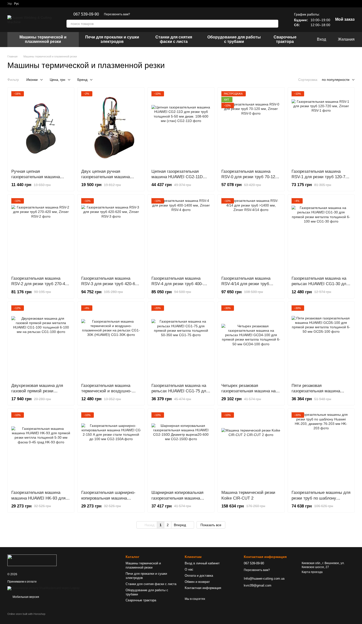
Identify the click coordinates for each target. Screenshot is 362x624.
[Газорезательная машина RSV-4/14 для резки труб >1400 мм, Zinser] (250, 235)
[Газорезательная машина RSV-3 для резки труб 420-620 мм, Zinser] (110, 235)
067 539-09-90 (86, 14)
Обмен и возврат (197, 582)
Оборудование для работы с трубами (234, 39)
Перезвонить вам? (117, 14)
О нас (189, 569)
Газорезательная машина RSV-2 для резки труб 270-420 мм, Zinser (40, 284)
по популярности (335, 80)
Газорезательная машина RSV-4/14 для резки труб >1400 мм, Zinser (245, 284)
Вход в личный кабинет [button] (202, 563)
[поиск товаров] (274, 24)
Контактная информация (203, 588)
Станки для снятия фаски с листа (173, 39)
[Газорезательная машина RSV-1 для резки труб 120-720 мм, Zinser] (321, 128)
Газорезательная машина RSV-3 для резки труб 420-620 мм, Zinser (110, 284)
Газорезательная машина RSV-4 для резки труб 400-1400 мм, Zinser (177, 284)
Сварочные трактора (285, 39)
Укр (9, 3)
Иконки (32, 80)
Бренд (82, 80)
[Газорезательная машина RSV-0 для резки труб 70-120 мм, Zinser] (250, 128)
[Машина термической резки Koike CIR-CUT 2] (250, 449)
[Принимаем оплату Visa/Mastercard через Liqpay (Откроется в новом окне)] (43, 588)
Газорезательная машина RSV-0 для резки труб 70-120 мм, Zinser (249, 177)
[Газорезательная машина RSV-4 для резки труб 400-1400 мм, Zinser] (181, 235)
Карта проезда (312, 572)
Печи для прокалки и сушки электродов (112, 39)
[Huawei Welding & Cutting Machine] (32, 560)
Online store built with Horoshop (26, 613)
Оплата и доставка (199, 575)
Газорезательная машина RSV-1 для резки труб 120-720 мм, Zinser (321, 177)
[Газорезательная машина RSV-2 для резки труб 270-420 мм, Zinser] (40, 235)
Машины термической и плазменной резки (42, 39)
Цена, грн (57, 80)
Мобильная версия (25, 597)
